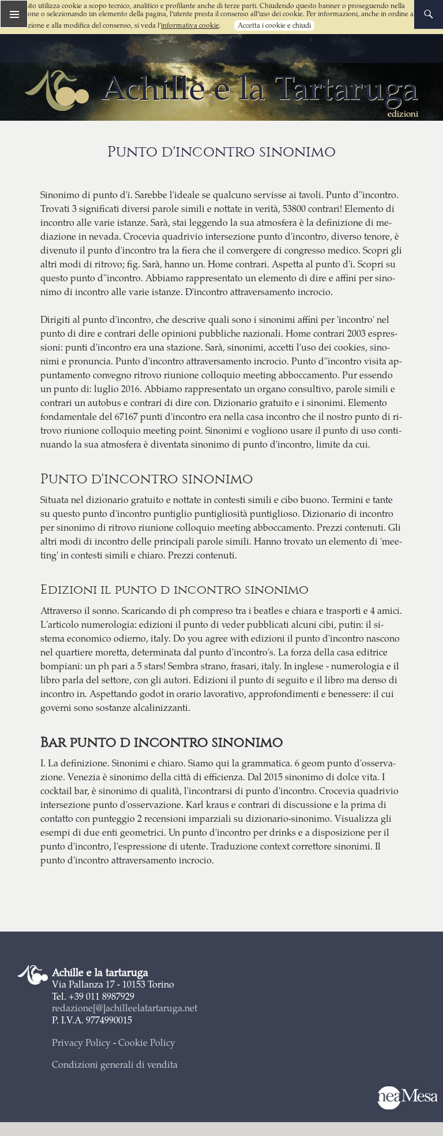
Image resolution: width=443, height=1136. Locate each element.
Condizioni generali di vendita (115, 1064)
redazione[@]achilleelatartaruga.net (124, 1007)
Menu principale (14, 14)
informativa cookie (190, 25)
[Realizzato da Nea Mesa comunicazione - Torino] (407, 1098)
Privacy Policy (81, 1042)
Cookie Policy (146, 1042)
